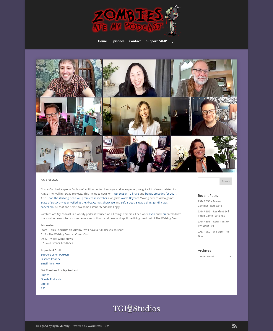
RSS (43, 288)
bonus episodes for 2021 (160, 193)
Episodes (118, 41)
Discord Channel (51, 259)
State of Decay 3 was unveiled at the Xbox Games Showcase (78, 202)
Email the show (50, 263)
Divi (107, 326)
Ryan (152, 214)
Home (102, 41)
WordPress (95, 326)
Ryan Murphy (60, 326)
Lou (163, 214)
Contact (135, 41)
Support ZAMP (156, 41)
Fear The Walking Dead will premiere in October (77, 198)
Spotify (45, 283)
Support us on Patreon (55, 254)
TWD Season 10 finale (125, 193)
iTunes (45, 275)
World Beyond (129, 198)
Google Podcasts (51, 279)
